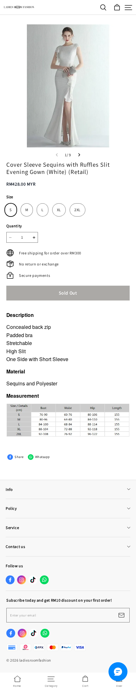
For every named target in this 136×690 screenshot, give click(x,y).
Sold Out (68, 293)
